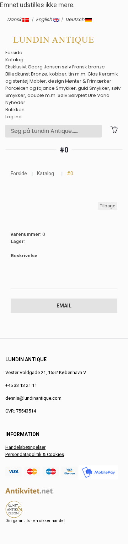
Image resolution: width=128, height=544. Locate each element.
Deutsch (75, 19)
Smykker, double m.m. (31, 95)
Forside (13, 52)
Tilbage (107, 205)
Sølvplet (77, 95)
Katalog (14, 59)
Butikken (15, 109)
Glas (92, 74)
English (44, 19)
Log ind (13, 116)
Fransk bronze (88, 66)
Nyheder (15, 102)
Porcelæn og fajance (30, 88)
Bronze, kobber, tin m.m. (58, 74)
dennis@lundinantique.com (33, 398)
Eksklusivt (16, 66)
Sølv (62, 95)
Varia (103, 95)
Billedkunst (17, 74)
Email (64, 306)
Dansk (14, 19)
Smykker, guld (72, 88)
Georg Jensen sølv (49, 66)
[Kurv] (114, 128)
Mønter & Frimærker (88, 81)
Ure (92, 95)
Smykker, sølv (105, 88)
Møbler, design (47, 81)
